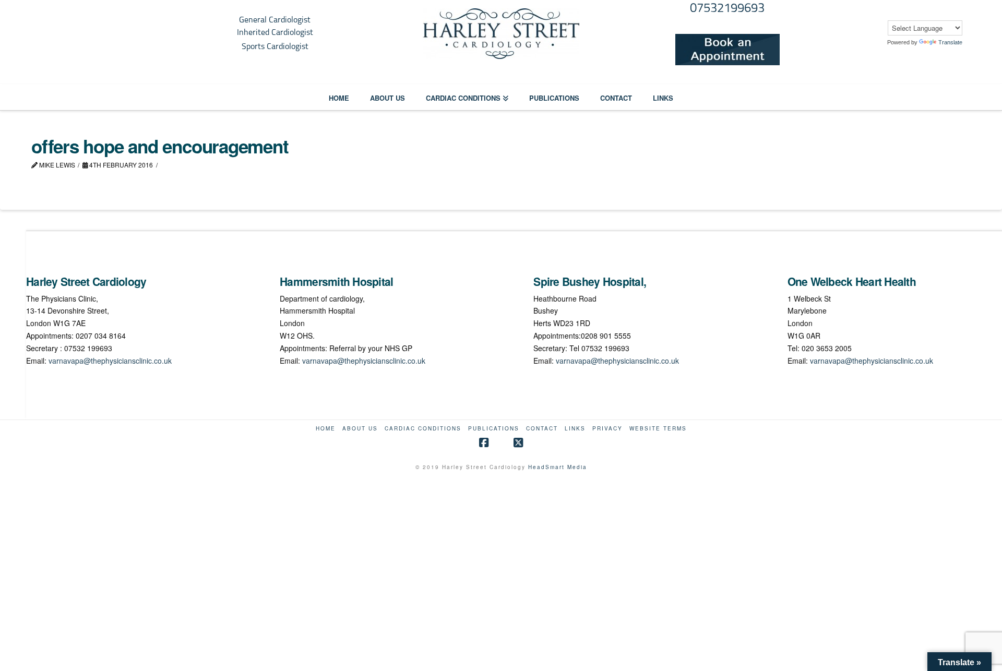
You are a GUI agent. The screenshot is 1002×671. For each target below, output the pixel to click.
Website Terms (658, 428)
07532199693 (727, 9)
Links (575, 428)
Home (326, 428)
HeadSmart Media (557, 467)
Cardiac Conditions (423, 428)
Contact (542, 428)
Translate (950, 42)
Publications (493, 428)
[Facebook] (483, 442)
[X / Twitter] (518, 442)
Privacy (607, 428)
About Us (360, 428)
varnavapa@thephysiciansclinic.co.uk (110, 360)
